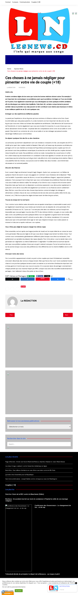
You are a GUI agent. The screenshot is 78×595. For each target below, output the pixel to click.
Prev (11, 315)
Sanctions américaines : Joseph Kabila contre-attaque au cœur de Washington (31, 479)
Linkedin (17, 289)
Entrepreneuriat (42, 57)
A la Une (11, 57)
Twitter (68, 2)
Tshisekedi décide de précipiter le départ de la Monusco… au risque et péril (32, 574)
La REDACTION (11, 87)
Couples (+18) (35, 2)
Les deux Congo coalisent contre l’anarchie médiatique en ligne (26, 466)
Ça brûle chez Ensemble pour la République (19, 475)
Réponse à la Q (23, 62)
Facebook (64, 2)
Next (66, 315)
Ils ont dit (60, 57)
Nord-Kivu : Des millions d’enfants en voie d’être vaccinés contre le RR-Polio (30, 470)
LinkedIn (71, 2)
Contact (8, 2)
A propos (15, 2)
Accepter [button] (18, 590)
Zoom (9, 62)
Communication (25, 2)
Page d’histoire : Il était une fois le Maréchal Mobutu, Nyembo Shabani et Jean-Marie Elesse (35, 462)
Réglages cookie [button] (8, 591)
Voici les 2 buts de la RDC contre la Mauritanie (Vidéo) (24, 494)
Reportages (24, 57)
